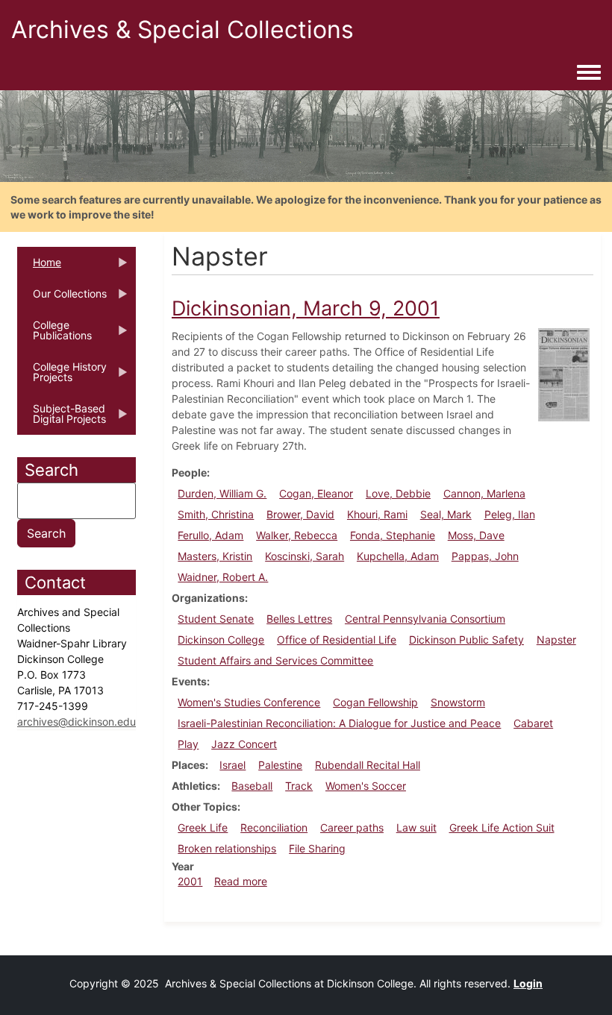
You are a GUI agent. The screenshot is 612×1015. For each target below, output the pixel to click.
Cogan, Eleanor (316, 493)
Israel (232, 764)
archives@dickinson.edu (76, 721)
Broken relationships (227, 848)
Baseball (251, 785)
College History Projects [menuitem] (62, 376)
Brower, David (300, 514)
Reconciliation (273, 827)
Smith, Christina (216, 514)
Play (188, 744)
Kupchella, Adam (398, 556)
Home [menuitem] (39, 267)
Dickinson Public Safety (466, 639)
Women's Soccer (365, 785)
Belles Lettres (299, 618)
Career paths (352, 827)
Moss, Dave (476, 535)
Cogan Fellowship (375, 702)
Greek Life (203, 827)
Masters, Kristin (215, 556)
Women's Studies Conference (249, 702)
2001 (190, 881)
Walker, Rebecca (296, 535)
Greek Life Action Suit (502, 827)
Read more (240, 881)
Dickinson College (221, 639)
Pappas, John (485, 556)
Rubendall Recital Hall (367, 764)
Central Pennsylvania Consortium (425, 618)
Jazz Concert (244, 744)
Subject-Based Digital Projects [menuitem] (61, 418)
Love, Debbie (398, 493)
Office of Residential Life (336, 639)
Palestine (280, 764)
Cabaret (533, 723)
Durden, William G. (222, 493)
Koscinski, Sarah (304, 556)
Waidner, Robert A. (223, 577)
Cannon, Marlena (484, 493)
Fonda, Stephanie (392, 535)
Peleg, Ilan (509, 514)
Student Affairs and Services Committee (275, 660)
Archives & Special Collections (182, 29)
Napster (556, 639)
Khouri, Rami (377, 514)
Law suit (416, 827)
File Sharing (317, 848)
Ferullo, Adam (210, 535)
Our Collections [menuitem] (62, 298)
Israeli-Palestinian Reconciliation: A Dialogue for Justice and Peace (339, 723)
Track (299, 785)
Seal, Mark (446, 514)
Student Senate (216, 618)
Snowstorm (458, 702)
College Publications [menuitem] (54, 334)
